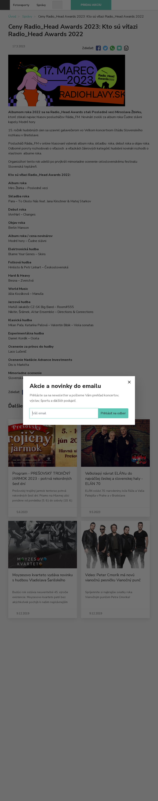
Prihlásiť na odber (113, 413)
